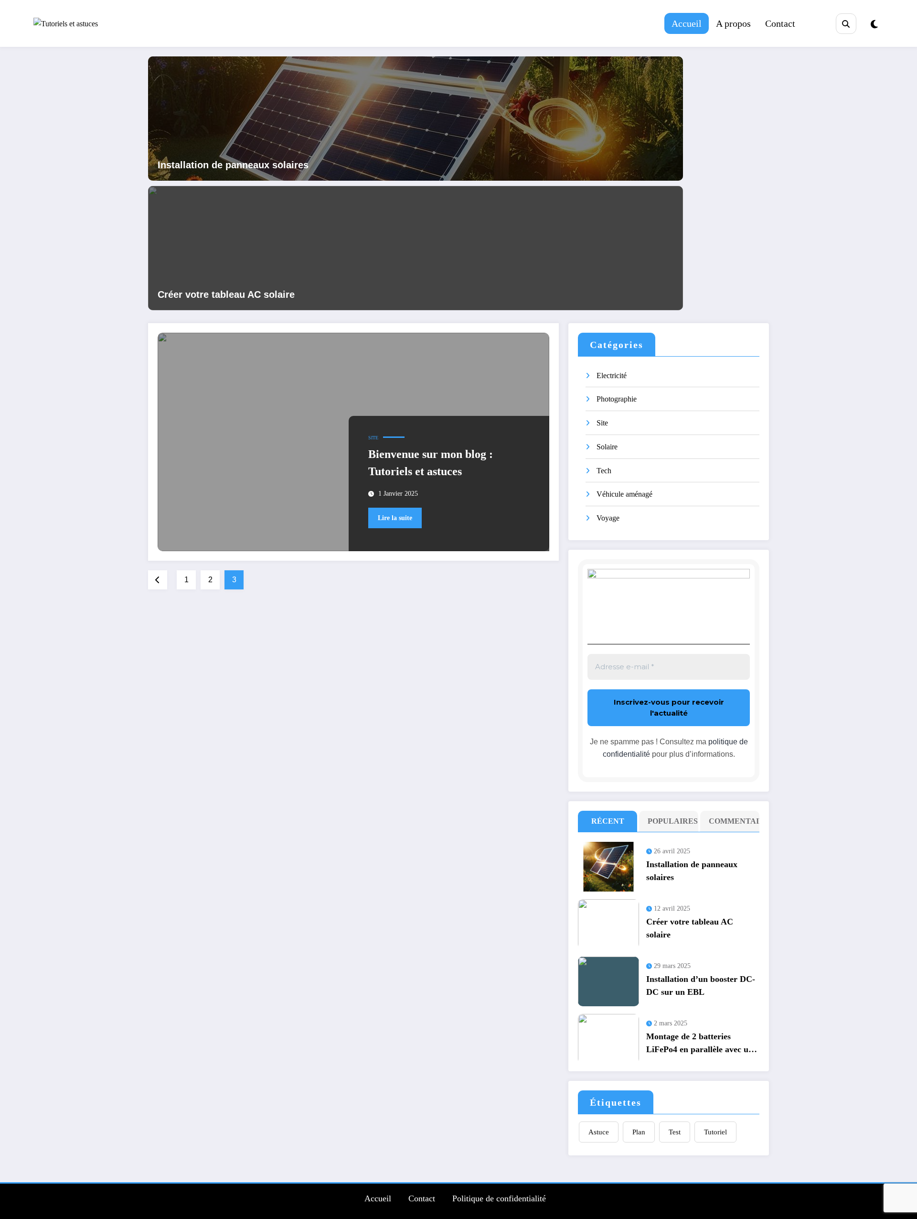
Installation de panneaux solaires (233, 165)
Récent (607, 821)
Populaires (671, 821)
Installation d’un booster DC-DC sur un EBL (700, 985)
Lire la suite (395, 518)
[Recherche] (846, 23)
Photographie (617, 399)
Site (373, 437)
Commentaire (732, 821)
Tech (604, 471)
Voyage (608, 518)
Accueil (687, 23)
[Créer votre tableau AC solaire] (415, 247)
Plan (638, 1132)
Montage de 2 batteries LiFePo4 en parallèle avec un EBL (699, 1045)
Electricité (612, 375)
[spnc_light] (874, 24)
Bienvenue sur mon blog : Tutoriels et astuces (430, 463)
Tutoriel (715, 1132)
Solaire (607, 447)
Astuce (598, 1132)
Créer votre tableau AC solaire (226, 294)
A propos (733, 23)
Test (675, 1132)
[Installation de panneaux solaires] (415, 117)
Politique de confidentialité (499, 1198)
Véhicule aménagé (624, 494)
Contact (780, 23)
